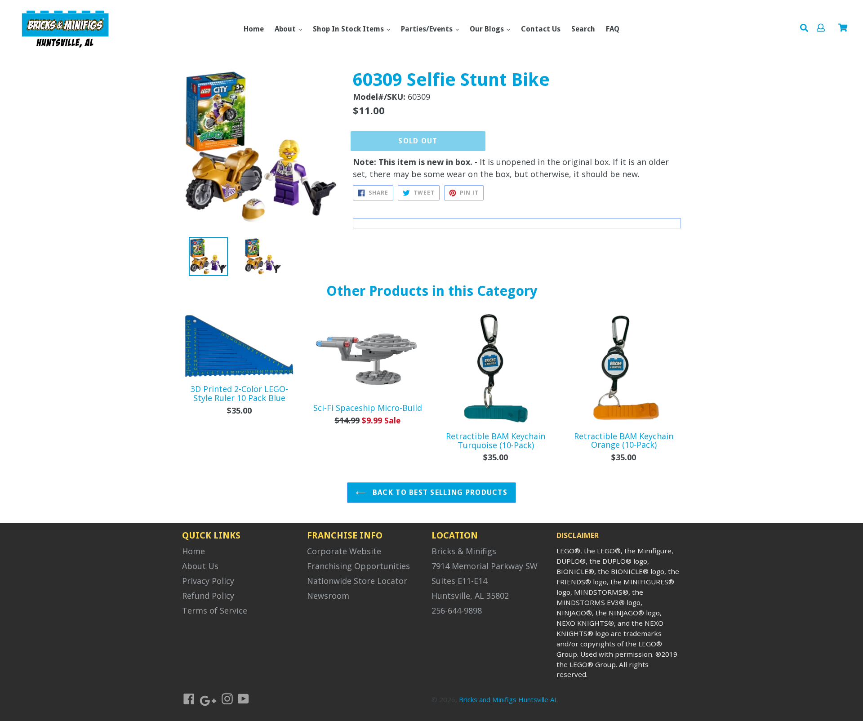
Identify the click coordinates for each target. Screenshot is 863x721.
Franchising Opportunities (358, 566)
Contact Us (541, 29)
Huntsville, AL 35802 (470, 595)
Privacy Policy (208, 580)
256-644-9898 (457, 610)
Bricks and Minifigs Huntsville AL (508, 699)
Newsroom (328, 595)
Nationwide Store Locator (357, 580)
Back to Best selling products (438, 492)
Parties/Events (427, 29)
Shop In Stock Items (349, 29)
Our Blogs (488, 29)
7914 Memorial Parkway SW (485, 566)
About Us (200, 566)
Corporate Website (344, 551)
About (286, 29)
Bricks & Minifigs (464, 551)
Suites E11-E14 (459, 580)
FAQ (612, 29)
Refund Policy (208, 595)
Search (583, 29)
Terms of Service (214, 610)
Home (254, 29)
